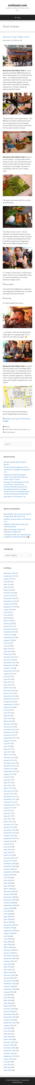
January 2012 (9, 794)
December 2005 (9, 956)
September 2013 (10, 738)
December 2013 (9, 730)
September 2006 (10, 931)
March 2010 (8, 855)
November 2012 (10, 766)
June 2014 (7, 713)
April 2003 (7, 1037)
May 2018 (7, 618)
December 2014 (9, 696)
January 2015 (9, 693)
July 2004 (7, 995)
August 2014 (8, 707)
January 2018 (9, 623)
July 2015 (7, 676)
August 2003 (8, 1025)
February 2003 (9, 1042)
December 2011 (9, 797)
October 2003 (9, 1020)
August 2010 (8, 841)
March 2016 (8, 654)
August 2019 (8, 579)
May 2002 (7, 1067)
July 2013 (7, 743)
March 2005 (8, 972)
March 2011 (8, 822)
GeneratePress (17, 1082)
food (6, 429)
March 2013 (8, 755)
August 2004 (8, 992)
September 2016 (10, 637)
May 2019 (7, 584)
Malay (7, 427)
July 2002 (7, 1062)
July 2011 (7, 810)
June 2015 (7, 679)
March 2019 (8, 590)
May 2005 (7, 967)
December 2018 (9, 598)
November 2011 (10, 799)
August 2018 (8, 609)
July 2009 (7, 877)
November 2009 (10, 866)
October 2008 (9, 903)
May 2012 (7, 783)
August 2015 (8, 674)
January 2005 (9, 978)
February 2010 (9, 858)
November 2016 (10, 632)
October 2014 (9, 702)
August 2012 (8, 774)
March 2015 (8, 688)
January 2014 (9, 727)
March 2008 (8, 922)
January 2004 (9, 1011)
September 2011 (10, 805)
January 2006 (9, 953)
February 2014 (9, 724)
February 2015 (9, 690)
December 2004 (9, 981)
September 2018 (10, 607)
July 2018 (7, 612)
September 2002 (10, 1056)
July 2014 (7, 710)
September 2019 (10, 576)
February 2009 (9, 891)
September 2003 (10, 1023)
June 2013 (7, 746)
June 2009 (7, 880)
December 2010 (9, 830)
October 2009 (9, 869)
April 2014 (7, 718)
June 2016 (7, 646)
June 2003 (7, 1031)
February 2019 (9, 593)
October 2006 (9, 928)
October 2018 (9, 604)
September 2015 (10, 671)
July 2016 (7, 643)
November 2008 (10, 900)
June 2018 (7, 615)
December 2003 (9, 1014)
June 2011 (7, 813)
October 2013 (9, 735)
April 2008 (7, 919)
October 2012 (9, 769)
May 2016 (7, 649)
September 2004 (10, 989)
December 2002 (9, 1048)
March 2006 (8, 947)
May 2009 (7, 883)
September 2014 (10, 704)
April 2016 (7, 651)
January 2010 (9, 861)
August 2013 (8, 741)
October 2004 (9, 986)
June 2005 (7, 964)
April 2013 (7, 752)
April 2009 (7, 886)
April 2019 (7, 587)
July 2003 (7, 1028)
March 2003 (8, 1039)
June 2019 (7, 582)
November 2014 (10, 699)
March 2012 (8, 788)
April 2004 (7, 1003)
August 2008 (8, 908)
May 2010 (7, 850)
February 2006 (9, 950)
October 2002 (9, 1053)
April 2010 (7, 852)
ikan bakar (23, 429)
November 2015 (10, 665)
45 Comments (10, 432)
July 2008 (7, 911)
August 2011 (8, 808)
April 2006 (7, 944)
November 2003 (10, 1017)
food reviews (13, 429)
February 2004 (9, 1009)
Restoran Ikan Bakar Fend (16, 36)
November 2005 (10, 958)
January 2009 (9, 894)
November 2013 (10, 732)
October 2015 (9, 668)
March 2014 (8, 721)
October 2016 (9, 635)
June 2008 (7, 914)
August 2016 (8, 640)
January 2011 (9, 827)
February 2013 (9, 757)
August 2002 (8, 1059)
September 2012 (10, 771)
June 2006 (7, 939)
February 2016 (9, 657)
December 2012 (9, 763)
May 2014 (7, 716)
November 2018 (10, 601)
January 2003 (9, 1045)
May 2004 (7, 1000)
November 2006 (10, 925)
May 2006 (7, 942)
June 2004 (7, 997)
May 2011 (7, 816)
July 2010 (7, 844)
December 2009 (9, 864)
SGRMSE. (7, 519)
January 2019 (9, 596)
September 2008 (10, 905)
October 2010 (9, 836)
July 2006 (7, 936)
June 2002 (7, 1064)
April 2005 (7, 970)
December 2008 (9, 897)
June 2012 (7, 780)
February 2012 (9, 791)
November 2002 (10, 1050)
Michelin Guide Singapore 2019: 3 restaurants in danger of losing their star (17, 469)
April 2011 (7, 819)
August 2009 (8, 875)
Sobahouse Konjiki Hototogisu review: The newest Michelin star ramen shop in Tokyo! (16, 477)
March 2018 (8, 621)
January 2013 (9, 760)
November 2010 (10, 833)
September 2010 (10, 838)
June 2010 (7, 847)
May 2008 (7, 917)
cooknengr (7, 534)
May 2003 (7, 1034)
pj (28, 429)
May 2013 (7, 749)
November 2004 (10, 983)
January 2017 (9, 626)
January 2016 (9, 660)
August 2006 (8, 933)
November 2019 (10, 573)
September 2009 (10, 872)
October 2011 (9, 802)
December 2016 (9, 629)
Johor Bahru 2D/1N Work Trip (15, 497)
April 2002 (7, 1070)
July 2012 (7, 777)
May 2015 (7, 682)
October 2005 (9, 961)
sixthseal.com (17, 5)
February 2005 (9, 975)
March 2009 (8, 889)
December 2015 (9, 663)
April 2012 (7, 785)
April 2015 (7, 685)
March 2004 (8, 1006)
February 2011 (9, 824)
